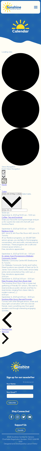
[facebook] (11, 417)
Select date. (26, 194)
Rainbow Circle (7, 231)
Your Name (11, 384)
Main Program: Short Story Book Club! (16, 281)
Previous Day (7, 329)
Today (4, 191)
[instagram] (17, 417)
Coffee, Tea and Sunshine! (12, 217)
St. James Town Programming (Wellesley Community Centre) (17, 257)
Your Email (12, 392)
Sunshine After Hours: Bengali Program (17, 299)
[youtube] (29, 417)
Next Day (5, 331)
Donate (20, 430)
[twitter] (23, 417)
